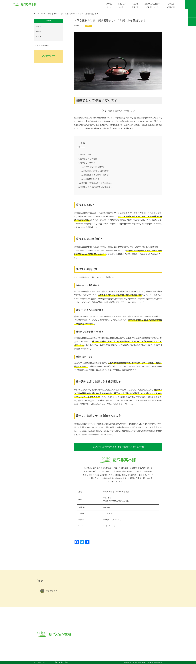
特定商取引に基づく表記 (60, 662)
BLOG (88, 26)
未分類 (38, 36)
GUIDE (171, 5)
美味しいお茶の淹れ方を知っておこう (96, 187)
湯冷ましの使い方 (87, 163)
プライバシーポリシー (41, 662)
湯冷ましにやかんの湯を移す (96, 171)
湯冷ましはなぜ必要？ (89, 159)
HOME (109, 5)
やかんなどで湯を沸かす (94, 167)
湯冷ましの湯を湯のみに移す (96, 175)
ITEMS (135, 5)
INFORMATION (152, 5)
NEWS (38, 32)
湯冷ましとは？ (86, 155)
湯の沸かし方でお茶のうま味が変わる (96, 183)
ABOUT (122, 5)
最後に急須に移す (91, 179)
